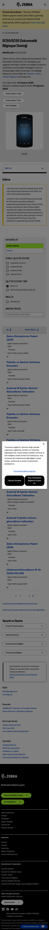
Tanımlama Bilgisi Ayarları (24, 471)
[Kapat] (43, 444)
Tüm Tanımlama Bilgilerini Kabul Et (34, 480)
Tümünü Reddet (14, 481)
